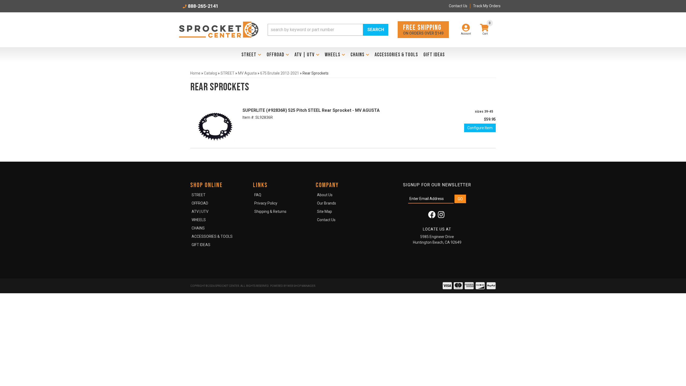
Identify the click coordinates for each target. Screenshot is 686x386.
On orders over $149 (423, 29)
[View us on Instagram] (441, 216)
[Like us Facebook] (432, 216)
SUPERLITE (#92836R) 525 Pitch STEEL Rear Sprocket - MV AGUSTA (311, 110)
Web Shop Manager (301, 285)
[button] (328, 30)
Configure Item (480, 128)
